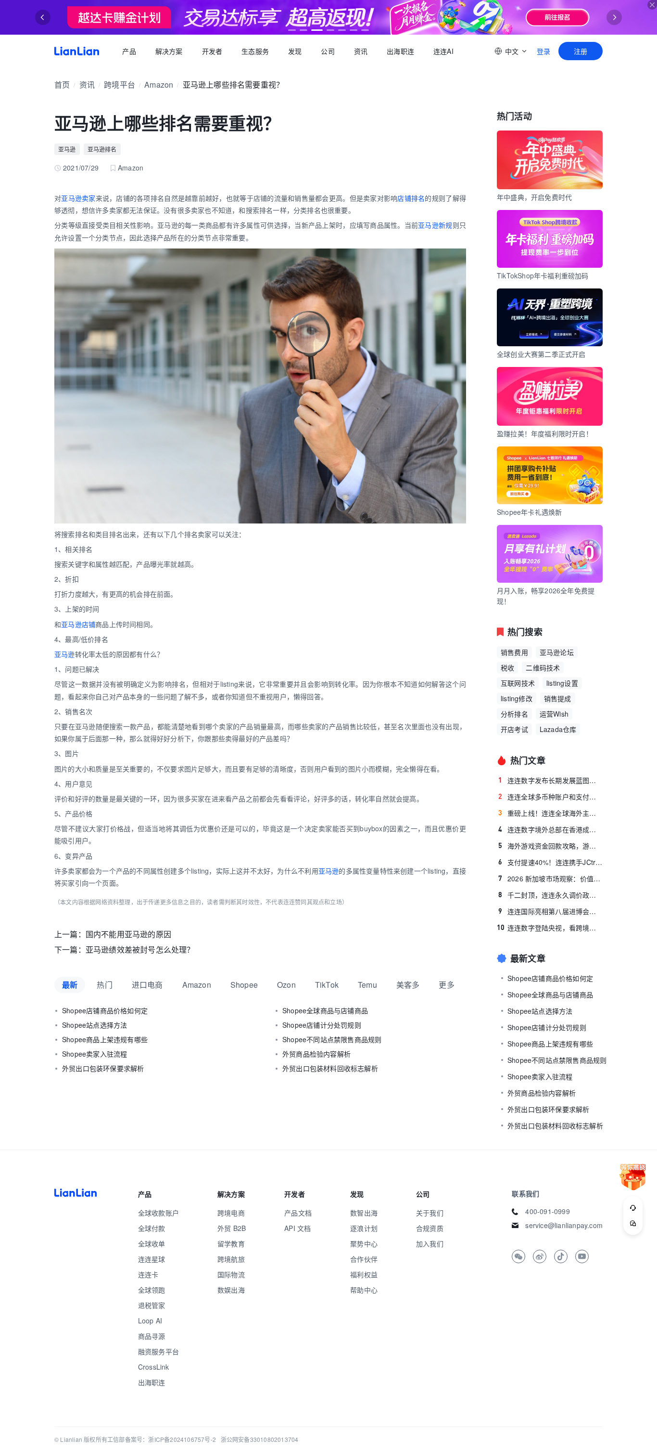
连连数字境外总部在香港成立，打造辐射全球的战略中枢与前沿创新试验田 (550, 829)
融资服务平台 (158, 1351)
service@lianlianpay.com (564, 1225)
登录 (543, 51)
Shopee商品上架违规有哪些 (105, 1039)
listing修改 (516, 698)
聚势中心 (364, 1243)
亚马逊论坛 (557, 652)
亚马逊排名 (102, 149)
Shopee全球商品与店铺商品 (325, 1010)
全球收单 (151, 1243)
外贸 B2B (231, 1228)
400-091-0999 (547, 1211)
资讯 (360, 51)
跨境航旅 (231, 1259)
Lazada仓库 (558, 729)
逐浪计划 (364, 1228)
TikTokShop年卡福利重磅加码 (543, 275)
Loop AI (150, 1320)
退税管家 (151, 1305)
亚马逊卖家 (78, 198)
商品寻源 (151, 1336)
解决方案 (168, 51)
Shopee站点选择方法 (94, 1025)
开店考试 (514, 729)
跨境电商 (231, 1212)
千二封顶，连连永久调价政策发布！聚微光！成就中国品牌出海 (550, 895)
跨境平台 (119, 84)
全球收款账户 (158, 1212)
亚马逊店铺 (78, 624)
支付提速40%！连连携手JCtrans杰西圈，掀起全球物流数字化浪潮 (550, 862)
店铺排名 (411, 198)
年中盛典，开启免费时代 (534, 197)
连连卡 (148, 1274)
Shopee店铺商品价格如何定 (105, 1010)
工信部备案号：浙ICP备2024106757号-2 (161, 1439)
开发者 (212, 51)
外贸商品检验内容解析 (316, 1054)
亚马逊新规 (435, 225)
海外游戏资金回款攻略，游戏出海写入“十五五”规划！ (550, 845)
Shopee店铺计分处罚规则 (321, 1025)
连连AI (443, 51)
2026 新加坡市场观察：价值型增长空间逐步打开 (550, 878)
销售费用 (514, 652)
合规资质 (429, 1228)
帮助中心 (364, 1290)
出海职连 (400, 51)
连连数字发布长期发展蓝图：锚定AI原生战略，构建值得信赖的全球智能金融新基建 (550, 780)
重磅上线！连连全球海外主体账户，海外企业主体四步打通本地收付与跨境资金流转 (550, 813)
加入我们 (429, 1243)
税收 (507, 667)
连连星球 (151, 1259)
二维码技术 (543, 667)
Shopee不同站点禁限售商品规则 (331, 1039)
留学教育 (231, 1243)
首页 (76, 51)
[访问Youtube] (582, 1256)
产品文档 (298, 1212)
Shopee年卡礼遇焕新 (529, 512)
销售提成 (557, 698)
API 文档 (297, 1228)
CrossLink (153, 1367)
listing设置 (562, 683)
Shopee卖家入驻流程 (94, 1054)
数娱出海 (231, 1290)
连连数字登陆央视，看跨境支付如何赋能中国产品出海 (550, 927)
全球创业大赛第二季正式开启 (541, 354)
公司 (327, 51)
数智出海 (364, 1212)
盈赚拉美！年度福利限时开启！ (545, 433)
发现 (295, 51)
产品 (129, 51)
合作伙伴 (364, 1259)
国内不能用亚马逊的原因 (128, 934)
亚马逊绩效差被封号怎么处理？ (140, 949)
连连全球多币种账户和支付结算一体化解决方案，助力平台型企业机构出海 (550, 796)
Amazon (158, 84)
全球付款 (151, 1228)
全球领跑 (151, 1290)
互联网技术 (518, 683)
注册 (580, 51)
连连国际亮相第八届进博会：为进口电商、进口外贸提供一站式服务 (550, 911)
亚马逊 (67, 149)
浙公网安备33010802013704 (260, 1439)
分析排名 (514, 714)
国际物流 (231, 1274)
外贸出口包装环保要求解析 (103, 1068)
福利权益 (364, 1274)
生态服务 (255, 51)
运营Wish (554, 714)
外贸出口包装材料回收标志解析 (330, 1068)
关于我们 (429, 1212)
